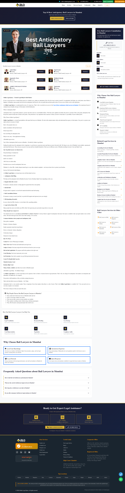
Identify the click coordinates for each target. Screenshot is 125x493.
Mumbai (27, 477)
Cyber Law (42, 450)
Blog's (64, 445)
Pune (43, 477)
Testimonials (87, 5)
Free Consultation (57, 18)
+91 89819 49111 (84, 1)
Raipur (82, 477)
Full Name (99, 52)
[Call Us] (121, 474)
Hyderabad (58, 477)
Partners (65, 452)
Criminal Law (42, 445)
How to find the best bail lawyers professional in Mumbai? (19, 378)
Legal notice (42, 454)
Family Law (42, 443)
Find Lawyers (70, 18)
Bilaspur (90, 477)
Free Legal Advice (119, 1)
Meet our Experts (77, 5)
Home (63, 5)
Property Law (42, 447)
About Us (100, 5)
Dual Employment (43, 452)
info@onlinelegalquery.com (68, 1)
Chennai (66, 477)
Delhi (98, 477)
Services (69, 5)
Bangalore (35, 477)
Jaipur (74, 477)
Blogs (94, 5)
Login (107, 5)
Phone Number (100, 66)
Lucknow (51, 477)
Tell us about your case (102, 73)
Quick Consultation (108, 1)
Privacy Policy (66, 454)
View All (88, 66)
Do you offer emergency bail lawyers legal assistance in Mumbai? (20, 393)
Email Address (100, 59)
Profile (41, 71)
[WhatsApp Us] (121, 479)
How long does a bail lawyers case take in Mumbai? (17, 388)
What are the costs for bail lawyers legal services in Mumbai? (20, 383)
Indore (105, 477)
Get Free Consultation (110, 86)
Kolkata (19, 477)
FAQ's (64, 450)
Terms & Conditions (68, 457)
